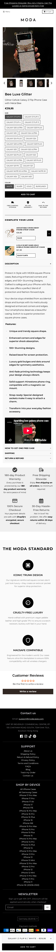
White (9, 186)
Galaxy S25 (12, 133)
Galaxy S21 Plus (34, 160)
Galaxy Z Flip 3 (32, 122)
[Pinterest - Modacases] (34, 736)
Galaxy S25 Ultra (15, 128)
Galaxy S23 (12, 149)
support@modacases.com (31, 719)
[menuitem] (11, 83)
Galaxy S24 (31, 138)
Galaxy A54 (12, 177)
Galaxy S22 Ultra (29, 149)
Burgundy (41, 186)
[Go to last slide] (5, 83)
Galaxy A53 (26, 177)
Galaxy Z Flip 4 (14, 122)
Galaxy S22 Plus (14, 155)
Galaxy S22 (31, 155)
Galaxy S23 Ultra (15, 144)
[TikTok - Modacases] (30, 736)
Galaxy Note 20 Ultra (17, 171)
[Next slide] (51, 83)
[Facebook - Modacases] (21, 736)
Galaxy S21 (28, 166)
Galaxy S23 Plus (34, 144)
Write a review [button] (28, 691)
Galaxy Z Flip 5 (32, 117)
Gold (29, 186)
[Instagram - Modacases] (25, 736)
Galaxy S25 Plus (34, 128)
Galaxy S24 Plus (14, 138)
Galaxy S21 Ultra (14, 160)
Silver (19, 186)
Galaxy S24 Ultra (29, 133)
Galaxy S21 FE (13, 166)
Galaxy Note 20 (38, 171)
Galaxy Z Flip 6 (13, 117)
